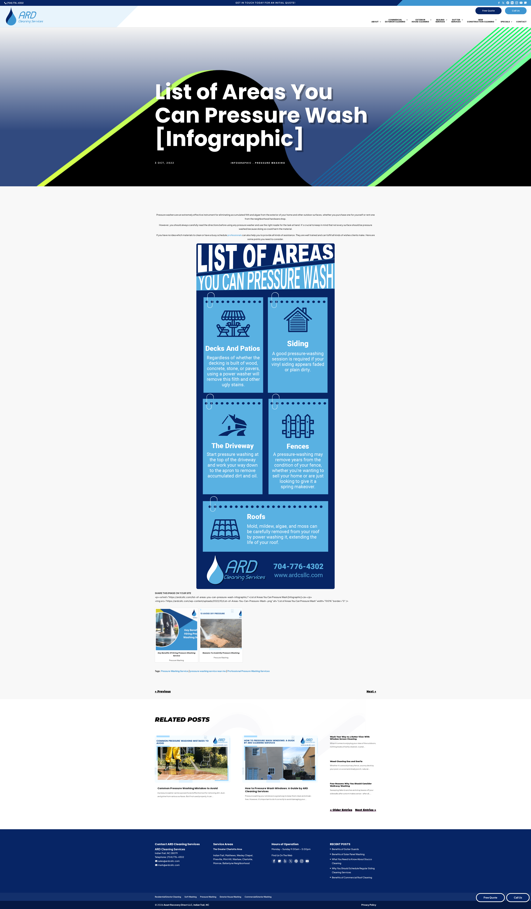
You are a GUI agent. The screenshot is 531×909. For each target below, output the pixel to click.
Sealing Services (440, 21)
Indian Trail (218, 855)
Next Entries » (365, 810)
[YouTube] (521, 3)
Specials (505, 22)
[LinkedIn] (512, 3)
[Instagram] (516, 3)
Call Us (516, 10)
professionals (234, 235)
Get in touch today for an (265, 2)
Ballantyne (228, 863)
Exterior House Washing (230, 896)
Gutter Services (456, 21)
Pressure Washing (270, 162)
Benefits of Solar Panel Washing (348, 854)
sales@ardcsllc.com (169, 861)
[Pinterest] (507, 3)
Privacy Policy (368, 904)
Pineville (217, 859)
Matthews (230, 855)
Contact (521, 22)
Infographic (241, 162)
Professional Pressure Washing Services (248, 671)
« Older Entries (341, 810)
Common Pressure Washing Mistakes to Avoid (188, 788)
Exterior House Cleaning (420, 21)
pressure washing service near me (208, 671)
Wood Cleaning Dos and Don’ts (346, 761)
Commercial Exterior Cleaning (395, 21)
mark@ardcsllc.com (169, 865)
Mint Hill (227, 859)
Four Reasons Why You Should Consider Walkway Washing (351, 784)
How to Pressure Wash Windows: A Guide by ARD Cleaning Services (276, 790)
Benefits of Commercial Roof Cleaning (352, 877)
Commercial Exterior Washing (258, 896)
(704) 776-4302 (15, 2)
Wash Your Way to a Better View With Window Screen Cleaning (350, 738)
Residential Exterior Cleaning (168, 896)
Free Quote (488, 10)
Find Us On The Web (282, 855)
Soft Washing (190, 896)
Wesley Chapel (245, 855)
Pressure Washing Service (174, 671)
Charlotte (247, 859)
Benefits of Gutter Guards (345, 849)
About (375, 22)
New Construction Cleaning (480, 21)
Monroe (217, 863)
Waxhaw (237, 859)
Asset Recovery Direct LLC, (186, 904)
